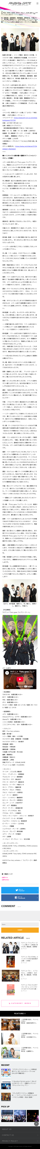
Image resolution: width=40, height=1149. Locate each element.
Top (2, 11)
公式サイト (5, 877)
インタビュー (21, 24)
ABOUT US (7, 1129)
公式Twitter (5, 880)
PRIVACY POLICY (10, 1141)
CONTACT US (8, 1135)
